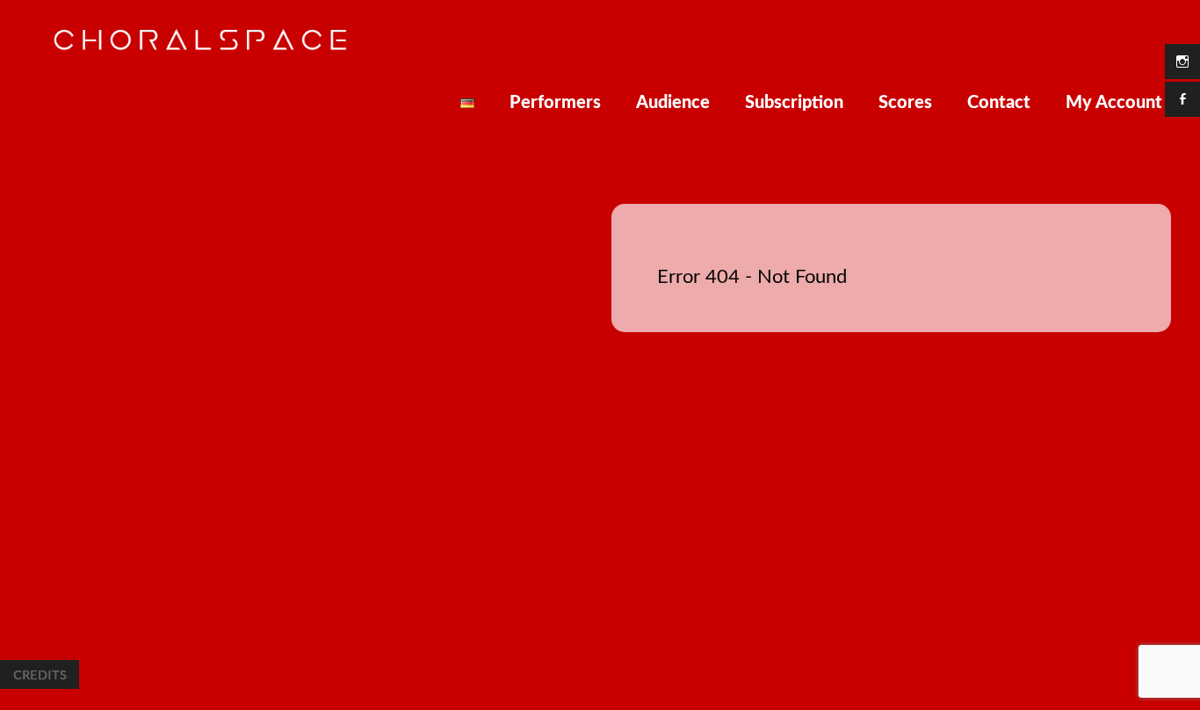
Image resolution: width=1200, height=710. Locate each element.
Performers (555, 103)
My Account (1114, 103)
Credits (39, 674)
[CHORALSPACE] (200, 47)
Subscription (794, 103)
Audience (673, 103)
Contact (998, 103)
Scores (905, 103)
